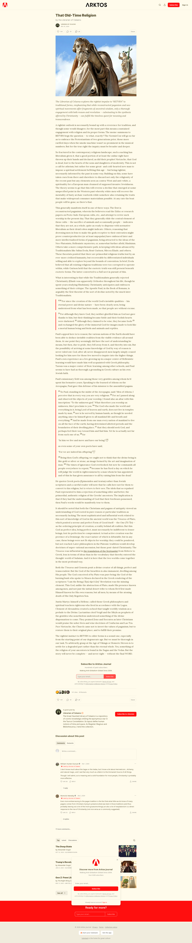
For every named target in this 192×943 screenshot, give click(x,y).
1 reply (65, 788)
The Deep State (64, 846)
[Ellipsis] (135, 763)
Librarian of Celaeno (68, 24)
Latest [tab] (64, 840)
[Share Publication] (164, 5)
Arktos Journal (70, 883)
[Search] (160, 5)
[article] (96, 851)
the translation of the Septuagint (101, 551)
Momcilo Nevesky (67, 796)
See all (60, 893)
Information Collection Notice (95, 896)
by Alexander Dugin (63, 850)
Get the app (106, 933)
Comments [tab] (61, 743)
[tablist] (65, 743)
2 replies (66, 819)
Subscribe (174, 5)
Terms (101, 927)
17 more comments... (63, 829)
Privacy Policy (112, 896)
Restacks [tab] (70, 743)
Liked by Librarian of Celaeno (71, 766)
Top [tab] (58, 840)
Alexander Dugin (71, 852)
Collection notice (111, 927)
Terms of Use (106, 894)
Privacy (95, 927)
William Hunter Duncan (69, 764)
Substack (85, 938)
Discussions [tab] (72, 840)
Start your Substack (90, 933)
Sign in (185, 5)
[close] (117, 860)
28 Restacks (83, 692)
